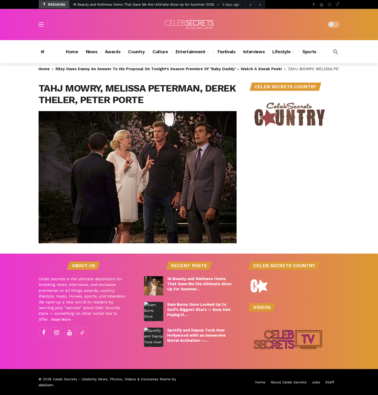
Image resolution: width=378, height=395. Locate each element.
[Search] (335, 52)
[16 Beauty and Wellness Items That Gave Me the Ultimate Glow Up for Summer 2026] (153, 285)
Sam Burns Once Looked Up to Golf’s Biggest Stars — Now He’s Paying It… (199, 309)
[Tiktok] (337, 4)
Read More (60, 319)
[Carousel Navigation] (255, 5)
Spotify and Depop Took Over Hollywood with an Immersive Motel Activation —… (196, 335)
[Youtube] (321, 4)
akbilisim (46, 385)
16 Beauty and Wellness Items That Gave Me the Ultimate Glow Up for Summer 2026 (143, 4)
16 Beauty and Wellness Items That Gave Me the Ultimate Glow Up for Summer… (199, 283)
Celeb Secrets (65, 379)
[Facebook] (313, 4)
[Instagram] (329, 4)
